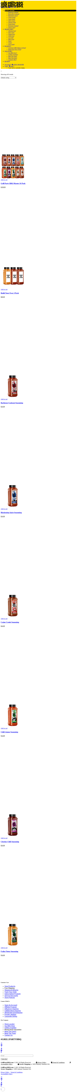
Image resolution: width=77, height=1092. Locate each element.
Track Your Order (11, 992)
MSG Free (11, 39)
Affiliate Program (11, 1007)
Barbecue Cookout (13, 12)
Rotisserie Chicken (13, 26)
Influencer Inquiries (12, 1009)
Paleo (9, 41)
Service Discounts (11, 996)
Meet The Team (12, 56)
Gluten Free (11, 34)
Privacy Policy (41, 1062)
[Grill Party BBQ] (38, 3)
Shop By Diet (9, 29)
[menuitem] (40, 19)
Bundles (8, 46)
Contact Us (9, 1035)
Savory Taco (11, 27)
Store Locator (10, 1024)
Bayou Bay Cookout (13, 14)
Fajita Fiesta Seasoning (9, 951)
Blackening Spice (12, 15)
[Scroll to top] (3, 1089)
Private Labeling (10, 1014)
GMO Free (11, 36)
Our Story (8, 51)
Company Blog (12, 59)
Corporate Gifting (11, 1016)
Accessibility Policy (6, 1074)
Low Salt (10, 37)
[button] (13, 178)
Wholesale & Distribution (13, 1013)
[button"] (1, 1043)
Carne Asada (11, 19)
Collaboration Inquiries (13, 1011)
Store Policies (10, 998)
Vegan (9, 42)
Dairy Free (11, 32)
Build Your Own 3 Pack (14, 49)
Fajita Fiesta (11, 24)
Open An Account (11, 1005)
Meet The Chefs (12, 58)
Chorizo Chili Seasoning (10, 842)
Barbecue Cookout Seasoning (12, 403)
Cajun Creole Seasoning (10, 622)
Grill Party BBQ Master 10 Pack (17, 48)
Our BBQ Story (12, 53)
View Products (10, 986)
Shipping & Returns (11, 990)
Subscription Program (13, 994)
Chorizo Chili (11, 22)
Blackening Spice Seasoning (11, 513)
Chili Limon (11, 20)
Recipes (7, 61)
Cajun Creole (11, 17)
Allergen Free (12, 31)
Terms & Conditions (58, 1062)
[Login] (5, 7)
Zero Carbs (11, 44)
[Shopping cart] (13, 7)
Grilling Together (13, 54)
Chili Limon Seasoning (9, 732)
